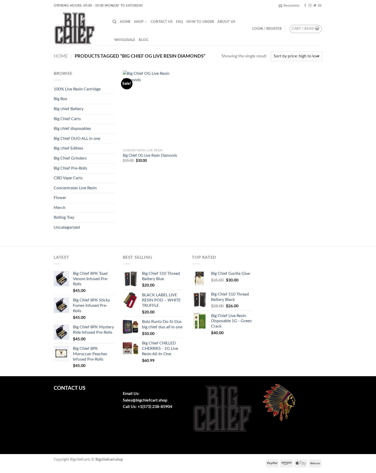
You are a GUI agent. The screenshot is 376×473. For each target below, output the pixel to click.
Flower (60, 198)
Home (125, 21)
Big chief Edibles (68, 148)
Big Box (60, 99)
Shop (138, 21)
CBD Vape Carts (68, 178)
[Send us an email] (319, 5)
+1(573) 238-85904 (155, 407)
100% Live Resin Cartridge (77, 89)
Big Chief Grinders (70, 158)
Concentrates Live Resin (75, 188)
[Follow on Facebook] (305, 5)
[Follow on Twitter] (314, 5)
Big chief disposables (72, 129)
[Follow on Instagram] (310, 5)
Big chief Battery (68, 109)
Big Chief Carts (67, 119)
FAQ (179, 21)
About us (226, 21)
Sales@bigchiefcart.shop (145, 400)
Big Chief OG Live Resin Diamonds (150, 155)
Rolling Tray (64, 217)
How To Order (200, 21)
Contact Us (162, 21)
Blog (143, 39)
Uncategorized (67, 227)
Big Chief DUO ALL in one (77, 138)
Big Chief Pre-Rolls (70, 168)
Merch (59, 208)
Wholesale (124, 39)
